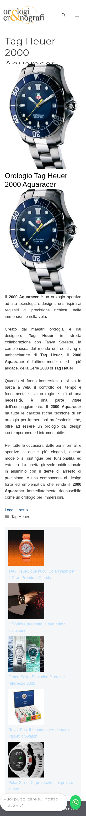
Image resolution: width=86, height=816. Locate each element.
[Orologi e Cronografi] (23, 15)
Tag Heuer (20, 516)
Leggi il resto (16, 510)
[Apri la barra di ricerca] (63, 15)
